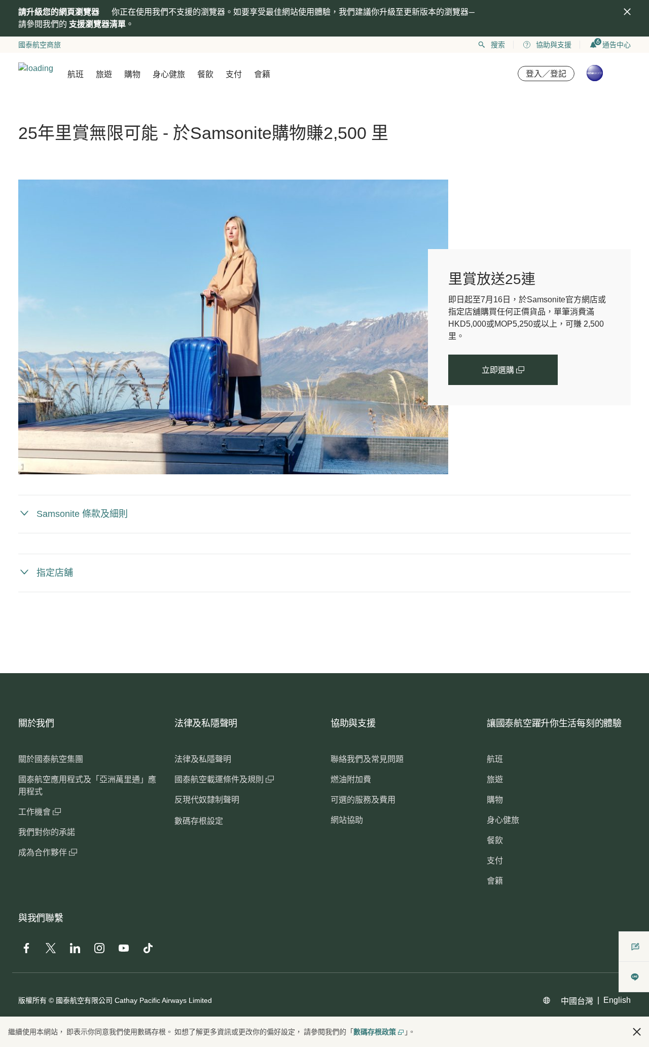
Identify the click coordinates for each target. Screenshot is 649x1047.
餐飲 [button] (205, 74)
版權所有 (32, 1000)
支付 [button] (234, 74)
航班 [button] (75, 74)
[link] (233, 327)
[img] (627, 11)
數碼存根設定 (198, 821)
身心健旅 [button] (169, 74)
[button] (637, 1032)
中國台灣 (577, 1001)
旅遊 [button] (104, 74)
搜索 (498, 45)
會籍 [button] (262, 74)
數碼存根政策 (374, 1032)
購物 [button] (132, 74)
